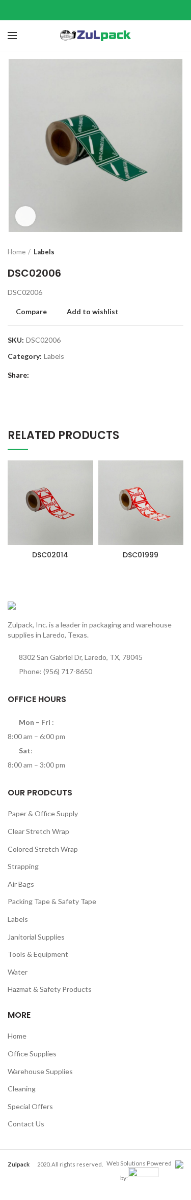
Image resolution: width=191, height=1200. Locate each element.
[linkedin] (108, 10)
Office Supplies (32, 1053)
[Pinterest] (95, 10)
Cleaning (22, 1088)
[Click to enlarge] (25, 216)
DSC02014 (50, 554)
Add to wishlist (93, 311)
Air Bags (21, 884)
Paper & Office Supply (43, 813)
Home (16, 252)
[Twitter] (82, 10)
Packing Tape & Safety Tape (52, 901)
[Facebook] (70, 10)
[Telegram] (121, 10)
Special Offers (30, 1106)
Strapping (23, 866)
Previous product (158, 252)
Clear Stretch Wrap (38, 831)
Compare (31, 311)
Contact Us (26, 1123)
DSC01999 (140, 554)
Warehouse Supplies (40, 1071)
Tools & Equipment (38, 954)
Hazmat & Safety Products (50, 989)
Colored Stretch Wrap (43, 849)
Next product (178, 252)
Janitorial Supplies (36, 936)
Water (18, 972)
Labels (44, 252)
